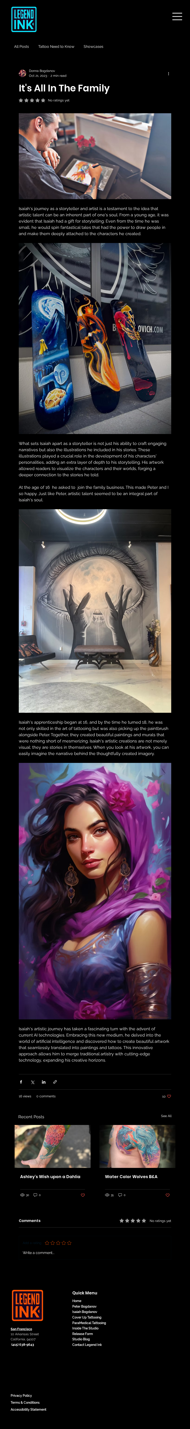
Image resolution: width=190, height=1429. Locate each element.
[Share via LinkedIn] (43, 1082)
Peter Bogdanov (84, 1306)
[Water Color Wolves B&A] (137, 1146)
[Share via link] (55, 1082)
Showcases (93, 46)
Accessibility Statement (28, 1409)
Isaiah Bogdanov (84, 1312)
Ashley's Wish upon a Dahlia (50, 1176)
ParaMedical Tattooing (89, 1323)
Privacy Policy (21, 1395)
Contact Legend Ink (87, 1345)
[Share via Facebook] (21, 1082)
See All (166, 1116)
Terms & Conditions (25, 1402)
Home (76, 1301)
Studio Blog (81, 1339)
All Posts (21, 46)
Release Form (82, 1334)
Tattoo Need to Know (56, 46)
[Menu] (177, 16)
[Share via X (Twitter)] (32, 1082)
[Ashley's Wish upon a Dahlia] (53, 1146)
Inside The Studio (85, 1328)
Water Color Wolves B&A (131, 1176)
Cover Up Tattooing (86, 1317)
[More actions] (168, 73)
